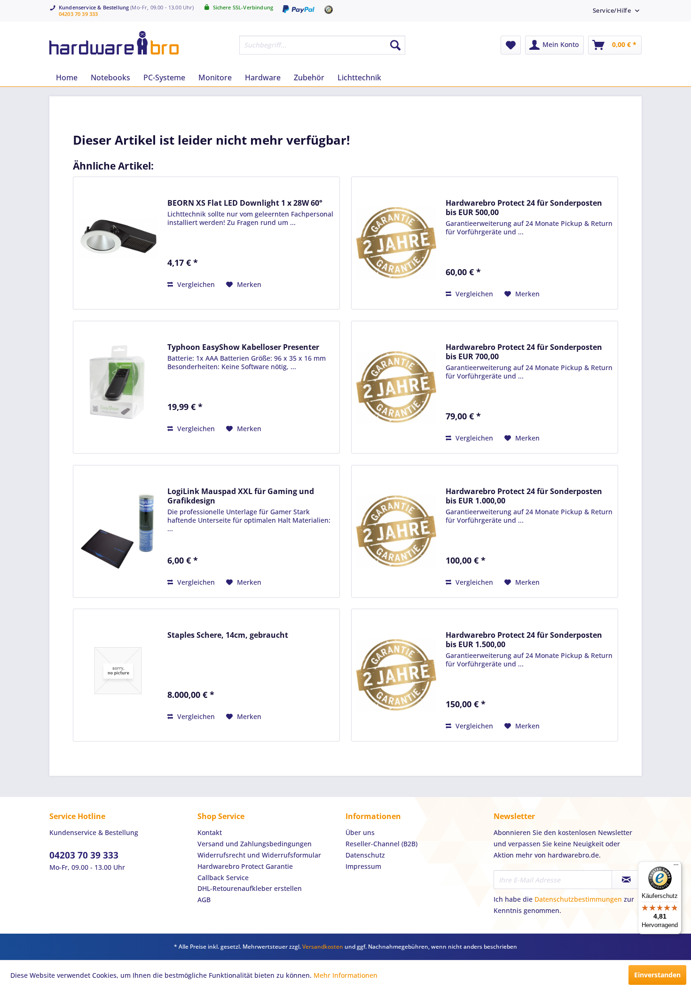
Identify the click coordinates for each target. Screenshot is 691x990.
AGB (204, 899)
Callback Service (223, 877)
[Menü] (676, 867)
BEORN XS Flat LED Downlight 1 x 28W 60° (244, 203)
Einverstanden (657, 974)
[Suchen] (395, 45)
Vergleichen (195, 284)
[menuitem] (613, 10)
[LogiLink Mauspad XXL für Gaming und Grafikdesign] (118, 531)
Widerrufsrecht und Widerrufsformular (259, 855)
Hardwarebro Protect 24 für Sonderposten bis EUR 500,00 (524, 207)
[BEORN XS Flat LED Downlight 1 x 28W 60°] (118, 238)
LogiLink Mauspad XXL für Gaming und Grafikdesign (240, 496)
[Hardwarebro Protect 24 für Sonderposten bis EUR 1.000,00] (396, 531)
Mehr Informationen (345, 975)
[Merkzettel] (511, 45)
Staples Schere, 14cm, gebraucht (227, 635)
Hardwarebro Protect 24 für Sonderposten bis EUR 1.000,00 (524, 496)
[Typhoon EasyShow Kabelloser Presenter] (118, 382)
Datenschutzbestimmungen (578, 899)
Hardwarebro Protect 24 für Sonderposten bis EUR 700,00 (524, 351)
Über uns (360, 832)
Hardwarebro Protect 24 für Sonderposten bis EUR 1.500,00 (524, 639)
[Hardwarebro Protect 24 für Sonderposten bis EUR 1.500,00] (396, 675)
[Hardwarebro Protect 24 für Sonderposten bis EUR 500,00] (396, 243)
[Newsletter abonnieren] (626, 879)
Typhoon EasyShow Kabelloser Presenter (243, 347)
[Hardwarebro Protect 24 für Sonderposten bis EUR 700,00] (396, 387)
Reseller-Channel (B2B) (381, 843)
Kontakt (209, 832)
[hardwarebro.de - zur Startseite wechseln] (114, 42)
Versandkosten (322, 947)
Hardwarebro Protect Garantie (245, 866)
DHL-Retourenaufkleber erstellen (249, 888)
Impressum (363, 866)
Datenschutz (365, 855)
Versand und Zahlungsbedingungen (254, 843)
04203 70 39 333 (78, 13)
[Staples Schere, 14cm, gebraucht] (118, 670)
